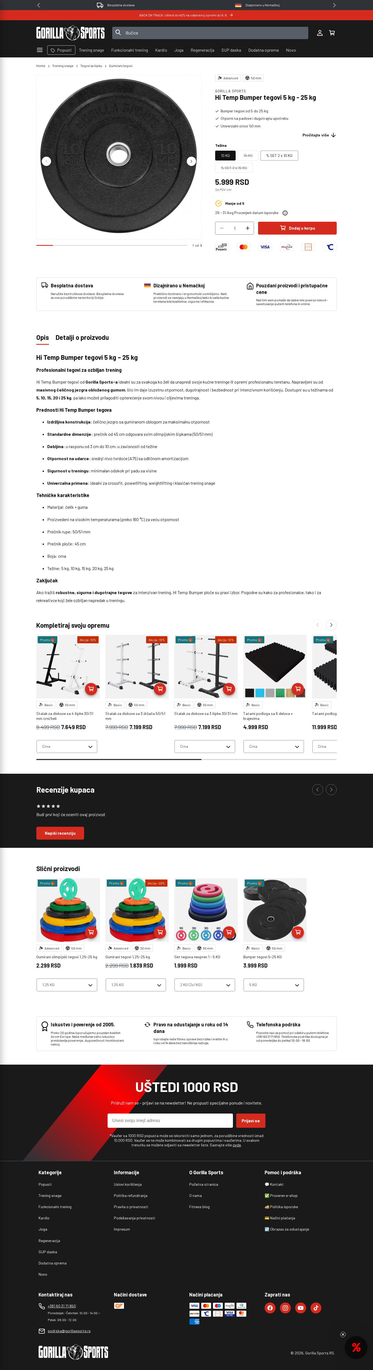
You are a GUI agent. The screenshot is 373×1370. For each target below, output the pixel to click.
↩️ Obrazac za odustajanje (287, 1229)
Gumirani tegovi (120, 66)
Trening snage (62, 66)
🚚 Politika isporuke (281, 1206)
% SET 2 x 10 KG (279, 155)
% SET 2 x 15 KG (237, 169)
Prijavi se (251, 1120)
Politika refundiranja (130, 1195)
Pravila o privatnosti (131, 1206)
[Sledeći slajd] (191, 161)
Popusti (45, 1184)
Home (40, 66)
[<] (38, 5)
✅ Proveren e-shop (281, 1195)
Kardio (44, 1218)
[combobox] (210, 33)
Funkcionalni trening (55, 1206)
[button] (332, 33)
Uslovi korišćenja (128, 1184)
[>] (334, 5)
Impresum (122, 1229)
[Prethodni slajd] (46, 161)
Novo (43, 1274)
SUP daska (48, 1251)
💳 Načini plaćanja (280, 1218)
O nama (195, 1195)
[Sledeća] (331, 625)
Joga (43, 1229)
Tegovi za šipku (91, 66)
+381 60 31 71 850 (62, 1306)
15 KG (251, 156)
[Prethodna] (317, 625)
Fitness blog (199, 1206)
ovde (237, 1145)
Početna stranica (203, 1184)
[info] (285, 213)
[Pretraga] (118, 33)
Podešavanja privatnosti (134, 1218)
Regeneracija (49, 1240)
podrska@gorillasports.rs (69, 1330)
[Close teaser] (343, 1334)
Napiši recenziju (60, 833)
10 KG (225, 155)
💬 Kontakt (274, 1184)
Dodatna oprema (53, 1263)
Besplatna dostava (121, 5)
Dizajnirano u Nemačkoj (262, 5)
